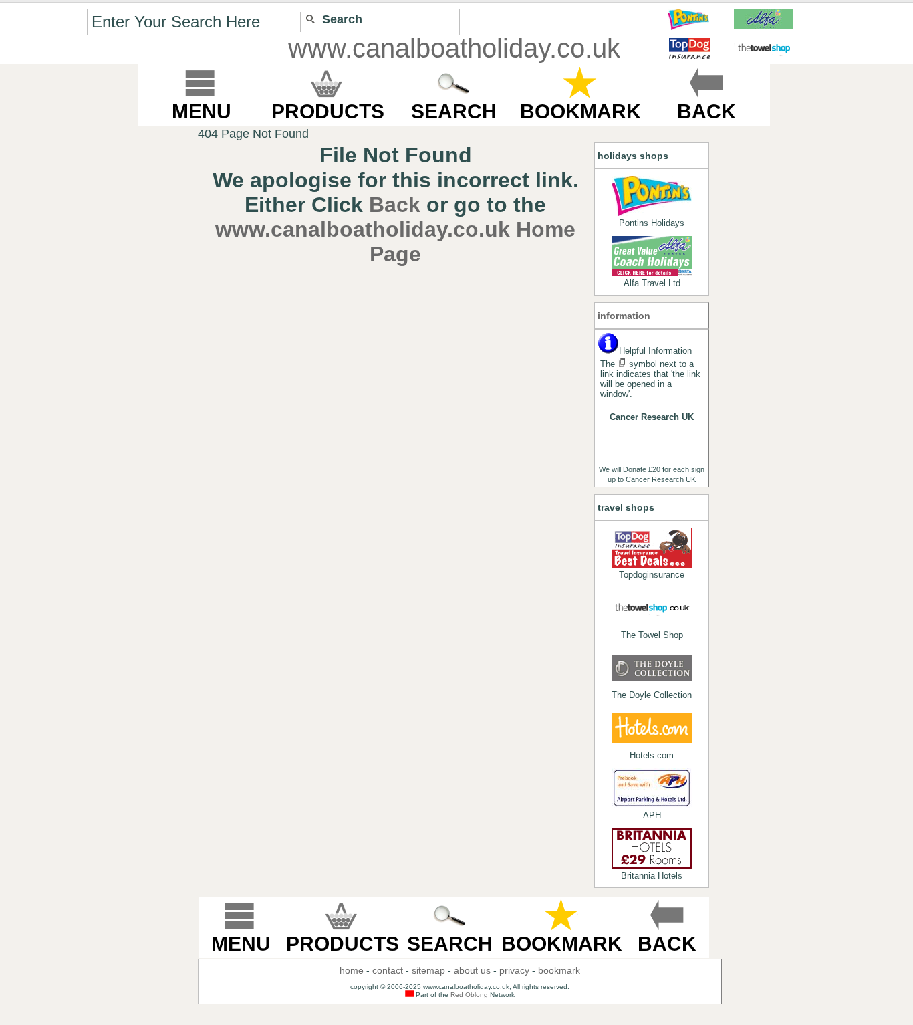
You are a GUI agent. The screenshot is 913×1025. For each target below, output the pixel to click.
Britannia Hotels (651, 876)
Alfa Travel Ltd (652, 283)
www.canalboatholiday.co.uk (454, 48)
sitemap (428, 970)
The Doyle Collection (652, 695)
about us (472, 970)
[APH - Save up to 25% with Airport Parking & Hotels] (652, 788)
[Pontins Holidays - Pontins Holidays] (652, 196)
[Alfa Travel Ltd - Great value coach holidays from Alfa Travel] (652, 256)
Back (394, 205)
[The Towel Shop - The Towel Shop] (652, 608)
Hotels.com (652, 755)
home (352, 970)
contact (387, 970)
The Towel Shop (652, 635)
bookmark (559, 970)
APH (652, 815)
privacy (514, 970)
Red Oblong (469, 994)
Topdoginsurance (651, 575)
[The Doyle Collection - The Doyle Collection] (652, 668)
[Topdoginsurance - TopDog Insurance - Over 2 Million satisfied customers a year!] (652, 548)
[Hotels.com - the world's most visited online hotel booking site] (652, 728)
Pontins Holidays (651, 223)
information (624, 315)
